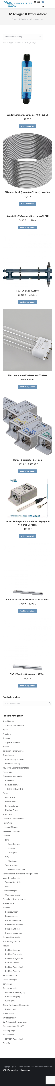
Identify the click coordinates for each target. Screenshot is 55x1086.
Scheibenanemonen (16, 869)
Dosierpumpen (11, 912)
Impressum (26, 1070)
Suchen (49, 703)
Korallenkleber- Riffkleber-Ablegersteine (20, 874)
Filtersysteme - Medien (13, 776)
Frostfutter (10, 802)
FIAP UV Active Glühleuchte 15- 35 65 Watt (27, 599)
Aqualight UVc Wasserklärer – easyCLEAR (28, 216)
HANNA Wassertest (14, 1039)
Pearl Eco (9, 780)
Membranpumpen (13, 920)
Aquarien (6, 738)
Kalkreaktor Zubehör (12, 831)
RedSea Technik (12, 963)
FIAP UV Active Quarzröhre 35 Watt (27, 674)
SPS (7, 857)
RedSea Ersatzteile (13, 954)
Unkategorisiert (9, 1018)
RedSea (6, 946)
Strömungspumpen (13, 933)
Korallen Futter (11, 810)
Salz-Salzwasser (10, 975)
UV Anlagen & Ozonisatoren (15, 1022)
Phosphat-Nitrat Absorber (14, 899)
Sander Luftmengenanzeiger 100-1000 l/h (27, 115)
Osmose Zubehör (13, 895)
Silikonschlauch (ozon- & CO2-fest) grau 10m (27, 192)
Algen (5, 730)
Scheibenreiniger (10, 979)
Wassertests (8, 1035)
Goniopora (12, 852)
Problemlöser (8, 903)
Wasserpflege (9, 1030)
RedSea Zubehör (12, 971)
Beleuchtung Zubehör (14, 759)
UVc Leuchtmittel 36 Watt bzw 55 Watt (27, 375)
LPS (7, 840)
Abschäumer (8, 721)
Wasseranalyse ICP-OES (13, 1026)
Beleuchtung (8, 755)
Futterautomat (12, 806)
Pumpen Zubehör (12, 929)
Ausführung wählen (27, 228)
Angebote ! (7, 734)
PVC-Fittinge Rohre (11, 941)
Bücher (6, 746)
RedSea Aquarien (12, 950)
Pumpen (6, 907)
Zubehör (6, 1043)
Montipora (12, 861)
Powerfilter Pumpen (14, 924)
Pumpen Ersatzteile (11, 937)
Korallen (6, 835)
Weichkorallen (11, 865)
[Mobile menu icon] (49, 4)
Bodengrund (10, 1009)
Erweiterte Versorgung (15, 992)
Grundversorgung (12, 996)
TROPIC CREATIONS (14, 789)
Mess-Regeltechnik (11, 878)
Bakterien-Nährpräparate (13, 751)
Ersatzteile (7, 772)
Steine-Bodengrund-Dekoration (16, 1005)
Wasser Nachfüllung (14, 882)
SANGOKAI (10, 1001)
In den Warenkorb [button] (27, 126)
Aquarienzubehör (12, 742)
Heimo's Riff (8, 823)
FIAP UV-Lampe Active (27, 291)
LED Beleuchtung (12, 763)
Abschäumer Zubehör (14, 725)
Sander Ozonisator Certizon (27, 460)
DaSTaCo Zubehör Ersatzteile (16, 768)
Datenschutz (13, 1070)
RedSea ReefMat (12, 785)
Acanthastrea (14, 844)
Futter (5, 793)
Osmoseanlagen (10, 891)
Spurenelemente (10, 988)
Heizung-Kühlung (10, 827)
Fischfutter (10, 797)
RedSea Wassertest (14, 967)
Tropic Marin (8, 1013)
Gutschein (7, 814)
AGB (5, 1070)
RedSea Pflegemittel (14, 958)
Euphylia (11, 848)
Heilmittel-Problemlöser (13, 819)
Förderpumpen (11, 916)
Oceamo (6, 886)
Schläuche (7, 984)
